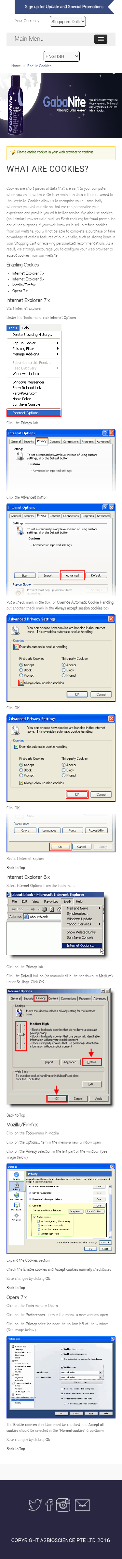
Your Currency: (27, 21)
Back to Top (16, 868)
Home (16, 66)
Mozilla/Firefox (23, 285)
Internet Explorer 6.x (28, 279)
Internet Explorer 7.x (28, 273)
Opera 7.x (20, 291)
